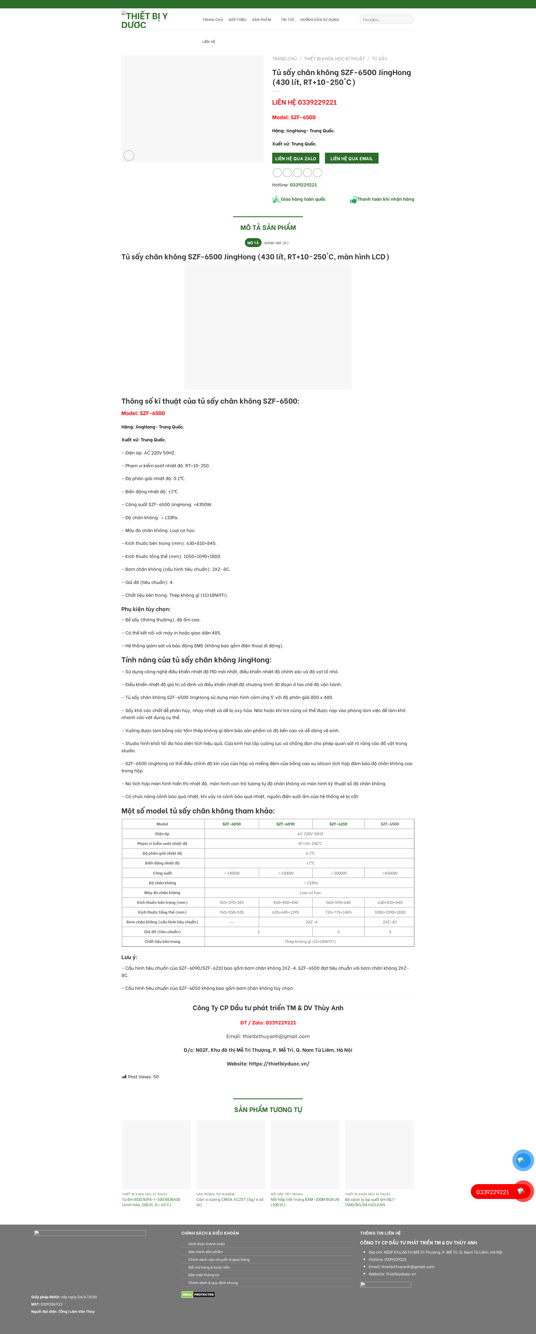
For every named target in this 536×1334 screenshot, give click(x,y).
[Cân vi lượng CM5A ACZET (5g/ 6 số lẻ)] (231, 1154)
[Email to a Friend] (297, 172)
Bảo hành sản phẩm (205, 1251)
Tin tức (288, 19)
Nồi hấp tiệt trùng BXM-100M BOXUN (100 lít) (305, 1202)
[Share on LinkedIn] (317, 172)
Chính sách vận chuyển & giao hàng (219, 1259)
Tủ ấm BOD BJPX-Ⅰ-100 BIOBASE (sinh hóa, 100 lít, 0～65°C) (151, 1202)
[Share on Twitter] (287, 172)
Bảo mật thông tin (203, 1274)
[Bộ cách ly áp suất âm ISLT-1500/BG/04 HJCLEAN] (379, 1154)
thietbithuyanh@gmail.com (407, 1266)
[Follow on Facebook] (396, 4)
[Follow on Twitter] (406, 4)
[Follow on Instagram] (401, 4)
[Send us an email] (411, 4)
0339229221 (395, 1259)
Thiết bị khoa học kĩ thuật (334, 58)
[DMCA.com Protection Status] (198, 1294)
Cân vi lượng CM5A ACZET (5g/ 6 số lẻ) (230, 1202)
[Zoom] (128, 155)
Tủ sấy (379, 58)
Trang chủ (284, 58)
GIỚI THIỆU (237, 19)
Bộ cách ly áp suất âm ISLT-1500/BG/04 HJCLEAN (370, 1202)
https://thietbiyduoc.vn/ (279, 1063)
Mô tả (253, 242)
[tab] (253, 242)
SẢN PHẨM (261, 19)
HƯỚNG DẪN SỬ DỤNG (319, 19)
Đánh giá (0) (276, 242)
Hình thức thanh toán (206, 1243)
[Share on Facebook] (277, 172)
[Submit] (408, 19)
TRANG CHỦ (212, 19)
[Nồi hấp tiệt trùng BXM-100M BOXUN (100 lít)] (305, 1154)
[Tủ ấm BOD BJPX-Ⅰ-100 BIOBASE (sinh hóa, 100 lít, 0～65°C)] (156, 1154)
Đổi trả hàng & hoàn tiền (209, 1267)
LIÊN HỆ (209, 41)
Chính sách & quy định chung (213, 1282)
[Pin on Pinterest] (307, 172)
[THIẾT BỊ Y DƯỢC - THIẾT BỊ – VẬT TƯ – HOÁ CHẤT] (156, 19)
